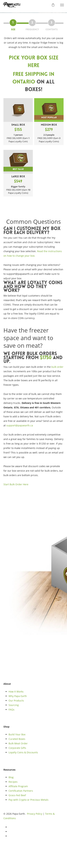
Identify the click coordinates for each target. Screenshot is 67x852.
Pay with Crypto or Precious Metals (28, 799)
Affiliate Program (18, 786)
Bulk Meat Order (18, 743)
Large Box (18, 179)
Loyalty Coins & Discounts (23, 752)
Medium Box (49, 128)
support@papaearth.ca (19, 425)
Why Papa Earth (18, 696)
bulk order (57, 366)
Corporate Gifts (17, 748)
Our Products (16, 700)
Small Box (18, 128)
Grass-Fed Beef (17, 795)
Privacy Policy (34, 813)
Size (13, 29)
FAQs (11, 709)
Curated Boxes (17, 739)
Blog (11, 777)
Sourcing (14, 705)
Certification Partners (21, 790)
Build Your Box (17, 734)
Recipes (13, 781)
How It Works (16, 691)
